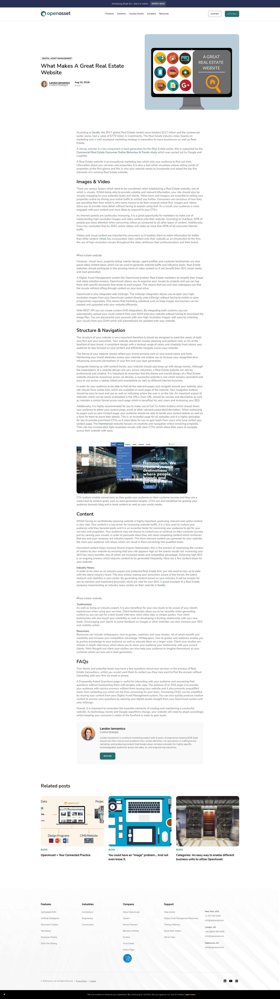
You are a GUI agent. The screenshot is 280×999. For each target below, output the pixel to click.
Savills (96, 132)
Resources (164, 13)
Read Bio (108, 756)
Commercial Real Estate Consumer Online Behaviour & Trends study (117, 152)
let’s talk (232, 14)
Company (151, 13)
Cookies (93, 981)
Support (215, 14)
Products (109, 13)
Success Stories (136, 13)
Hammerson (105, 423)
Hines (102, 238)
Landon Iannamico (59, 82)
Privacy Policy (81, 981)
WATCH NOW (158, 3)
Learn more (190, 994)
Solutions (121, 13)
